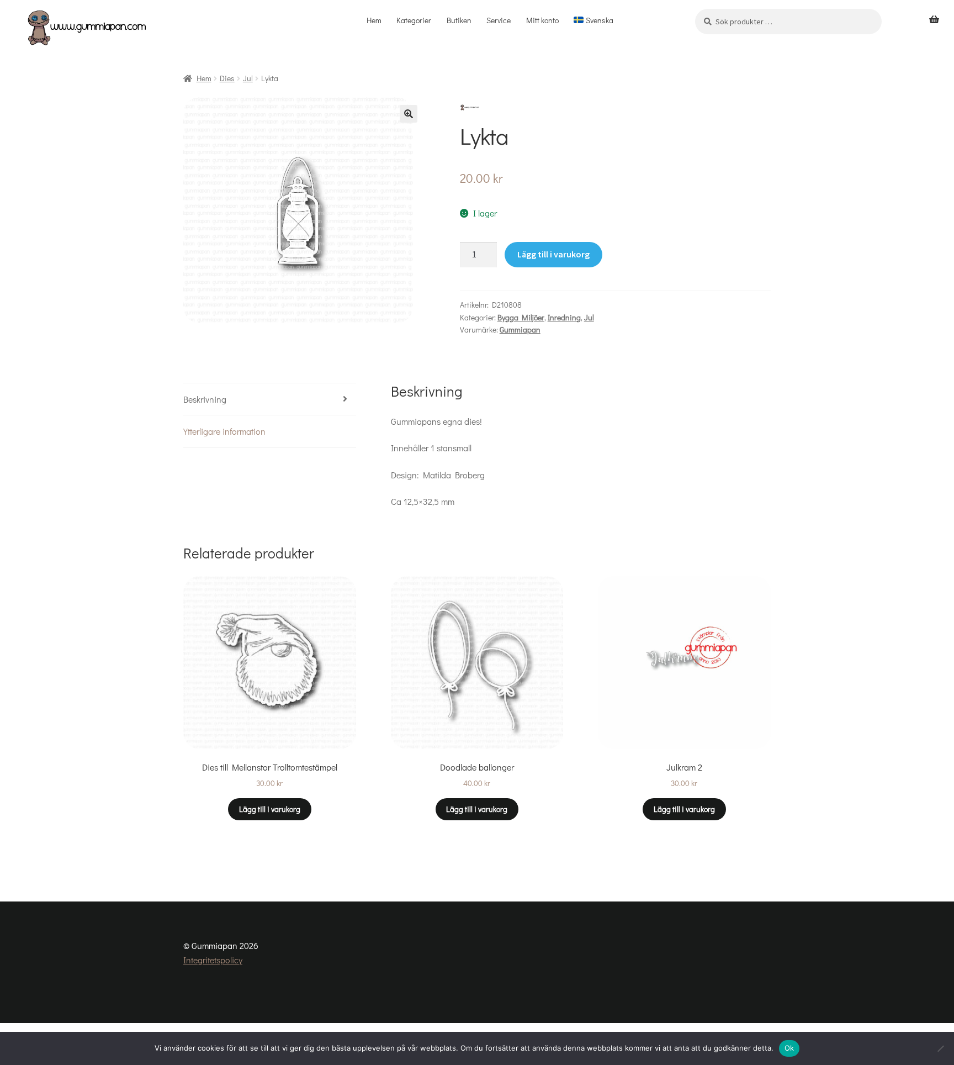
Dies (227, 78)
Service (498, 20)
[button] (408, 114)
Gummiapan (520, 329)
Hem (374, 20)
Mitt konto (542, 20)
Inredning (564, 317)
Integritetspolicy (212, 960)
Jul (248, 78)
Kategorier (413, 20)
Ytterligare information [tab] (224, 431)
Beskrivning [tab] (204, 399)
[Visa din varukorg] (934, 20)
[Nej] (940, 1048)
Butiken (459, 20)
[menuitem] (594, 20)
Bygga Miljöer (520, 317)
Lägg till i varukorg (553, 254)
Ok (789, 1047)
